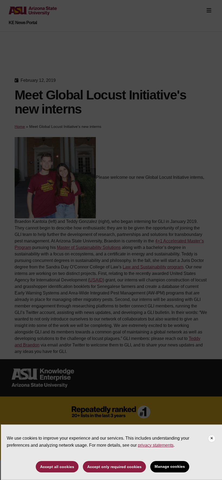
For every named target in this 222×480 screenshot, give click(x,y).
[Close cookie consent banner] (212, 438)
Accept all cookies (57, 467)
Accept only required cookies (114, 467)
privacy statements (156, 445)
